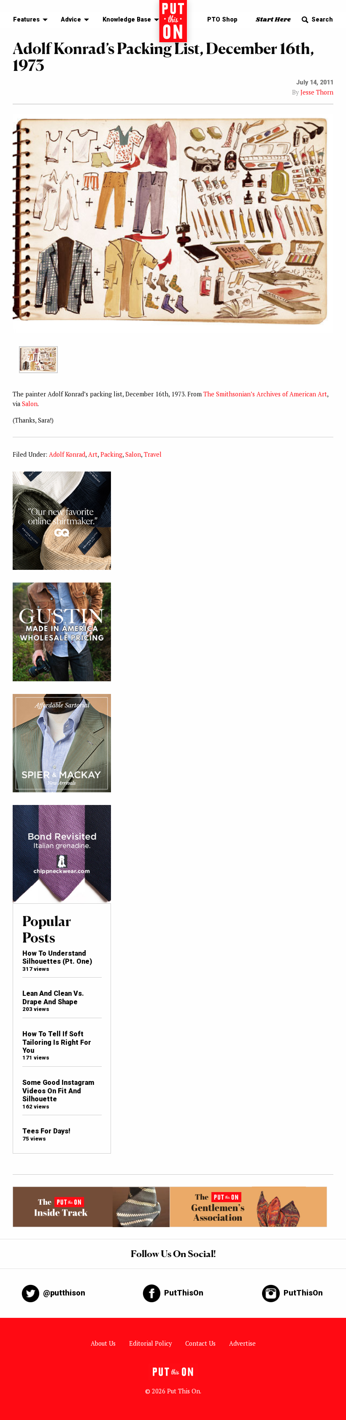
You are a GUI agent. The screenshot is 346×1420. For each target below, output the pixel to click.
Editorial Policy (150, 1343)
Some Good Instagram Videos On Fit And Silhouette (58, 1091)
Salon (30, 404)
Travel (153, 454)
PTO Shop (222, 19)
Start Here (273, 19)
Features (26, 19)
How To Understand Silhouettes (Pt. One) (57, 957)
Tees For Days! (46, 1131)
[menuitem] (28, 20)
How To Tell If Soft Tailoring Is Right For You (56, 1042)
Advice (71, 19)
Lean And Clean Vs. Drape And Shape (53, 997)
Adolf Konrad (67, 454)
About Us (103, 1343)
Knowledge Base (127, 19)
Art (92, 454)
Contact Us (200, 1343)
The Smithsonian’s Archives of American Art (265, 394)
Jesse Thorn (316, 92)
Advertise (242, 1343)
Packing (111, 454)
